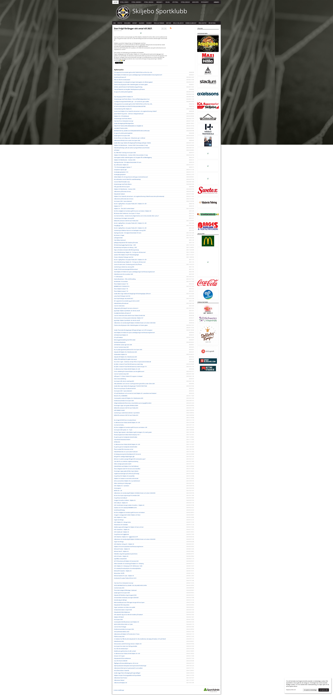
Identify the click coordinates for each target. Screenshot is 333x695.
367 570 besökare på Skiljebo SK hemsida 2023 (126, 561)
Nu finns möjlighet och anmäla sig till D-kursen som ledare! (129, 512)
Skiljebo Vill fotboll (119, 617)
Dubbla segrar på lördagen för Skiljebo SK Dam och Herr (129, 527)
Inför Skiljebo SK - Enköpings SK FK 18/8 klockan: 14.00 (128, 566)
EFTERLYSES (117, 442)
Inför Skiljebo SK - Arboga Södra (122, 522)
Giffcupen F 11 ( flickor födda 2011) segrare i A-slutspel (128, 376)
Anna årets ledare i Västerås (121, 670)
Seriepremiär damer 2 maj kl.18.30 (123, 610)
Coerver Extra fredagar (120, 627)
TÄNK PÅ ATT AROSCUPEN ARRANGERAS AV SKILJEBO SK (128, 126)
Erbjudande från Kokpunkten (121, 605)
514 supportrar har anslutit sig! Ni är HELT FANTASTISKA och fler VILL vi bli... (133, 72)
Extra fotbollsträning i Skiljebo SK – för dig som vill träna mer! (130, 252)
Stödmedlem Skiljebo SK (120, 354)
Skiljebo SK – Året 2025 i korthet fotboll (124, 208)
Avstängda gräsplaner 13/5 (121, 172)
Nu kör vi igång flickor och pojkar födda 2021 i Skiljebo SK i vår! (130, 203)
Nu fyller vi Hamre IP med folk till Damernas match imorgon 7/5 (130, 366)
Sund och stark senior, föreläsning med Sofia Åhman (128, 264)
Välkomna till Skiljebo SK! (120, 682)
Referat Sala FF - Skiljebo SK (121, 551)
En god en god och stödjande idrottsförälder (125, 437)
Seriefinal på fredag (119, 510)
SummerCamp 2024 (119, 588)
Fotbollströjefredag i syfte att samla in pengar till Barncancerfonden (132, 148)
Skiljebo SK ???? (118, 206)
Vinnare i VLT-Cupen (119, 656)
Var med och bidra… (119, 425)
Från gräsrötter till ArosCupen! (122, 186)
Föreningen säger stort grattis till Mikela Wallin (126, 405)
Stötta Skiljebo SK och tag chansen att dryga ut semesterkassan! (131, 177)
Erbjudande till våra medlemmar (122, 658)
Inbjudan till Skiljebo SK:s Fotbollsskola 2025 (125, 352)
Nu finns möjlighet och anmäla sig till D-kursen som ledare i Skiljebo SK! (132, 211)
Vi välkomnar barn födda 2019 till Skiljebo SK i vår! (127, 653)
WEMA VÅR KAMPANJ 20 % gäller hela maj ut (125, 359)
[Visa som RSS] (170, 28)
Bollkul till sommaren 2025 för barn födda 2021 (126, 408)
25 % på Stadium (118, 337)
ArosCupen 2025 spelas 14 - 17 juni (123, 430)
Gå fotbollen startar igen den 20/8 (123, 344)
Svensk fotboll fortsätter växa (122, 182)
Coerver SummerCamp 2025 (121, 347)
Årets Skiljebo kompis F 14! (121, 289)
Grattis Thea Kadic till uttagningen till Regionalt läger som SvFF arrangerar (133, 330)
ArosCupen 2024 (118, 619)
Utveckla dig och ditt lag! (120, 600)
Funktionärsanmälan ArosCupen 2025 (124, 400)
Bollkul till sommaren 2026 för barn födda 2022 (126, 220)
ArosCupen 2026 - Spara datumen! (123, 201)
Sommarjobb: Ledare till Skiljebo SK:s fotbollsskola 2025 (128, 398)
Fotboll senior (124, 2)
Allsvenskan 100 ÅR (119, 573)
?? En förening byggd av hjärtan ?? (123, 167)
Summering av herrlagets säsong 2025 (124, 218)
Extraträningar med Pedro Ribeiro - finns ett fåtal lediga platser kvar (132, 99)
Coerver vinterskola (119, 306)
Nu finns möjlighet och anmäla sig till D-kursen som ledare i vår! (130, 427)
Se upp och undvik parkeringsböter (123, 92)
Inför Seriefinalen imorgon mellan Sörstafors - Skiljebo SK (129, 505)
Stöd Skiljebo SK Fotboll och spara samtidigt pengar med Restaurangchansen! (134, 272)
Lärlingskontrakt (118, 237)
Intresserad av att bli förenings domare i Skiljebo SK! (128, 644)
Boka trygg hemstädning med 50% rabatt (124, 340)
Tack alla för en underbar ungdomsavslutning (126, 461)
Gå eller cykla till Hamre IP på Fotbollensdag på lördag (128, 87)
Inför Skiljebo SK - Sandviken (121, 485)
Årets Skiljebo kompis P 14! (121, 284)
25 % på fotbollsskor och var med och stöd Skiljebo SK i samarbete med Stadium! (135, 393)
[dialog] (307, 685)
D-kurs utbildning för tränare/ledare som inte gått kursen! (129, 371)
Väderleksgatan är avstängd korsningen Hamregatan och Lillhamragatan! (133, 82)
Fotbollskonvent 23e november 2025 (123, 274)
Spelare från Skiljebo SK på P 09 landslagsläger (126, 254)
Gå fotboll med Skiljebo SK (121, 335)
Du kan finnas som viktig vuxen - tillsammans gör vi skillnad (129, 138)
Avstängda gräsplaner (120, 174)
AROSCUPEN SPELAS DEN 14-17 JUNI (123, 624)
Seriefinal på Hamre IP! (120, 77)
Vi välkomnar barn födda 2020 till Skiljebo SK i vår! (127, 369)
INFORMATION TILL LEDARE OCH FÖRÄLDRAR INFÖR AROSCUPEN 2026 (132, 130)
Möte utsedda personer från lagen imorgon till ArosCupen (129, 602)
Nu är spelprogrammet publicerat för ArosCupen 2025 (128, 349)
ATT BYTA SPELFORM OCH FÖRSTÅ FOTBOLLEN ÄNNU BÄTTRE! (130, 106)
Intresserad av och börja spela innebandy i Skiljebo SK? (128, 318)
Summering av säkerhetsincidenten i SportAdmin (127, 413)
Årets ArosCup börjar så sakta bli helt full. (125, 388)
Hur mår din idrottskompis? (121, 648)
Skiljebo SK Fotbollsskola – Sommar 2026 (124, 160)
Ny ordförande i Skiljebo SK (121, 165)
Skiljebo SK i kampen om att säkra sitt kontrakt (126, 478)
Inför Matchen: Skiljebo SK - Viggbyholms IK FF (126, 537)
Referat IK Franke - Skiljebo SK (122, 549)
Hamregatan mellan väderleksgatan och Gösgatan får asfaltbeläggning (133, 157)
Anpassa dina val (291, 689)
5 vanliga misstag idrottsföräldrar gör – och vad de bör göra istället (131, 101)
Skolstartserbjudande (120, 342)
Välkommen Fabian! (119, 680)
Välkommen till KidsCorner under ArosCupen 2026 (127, 140)
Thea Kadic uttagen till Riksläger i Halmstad (125, 590)
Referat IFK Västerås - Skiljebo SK (122, 571)
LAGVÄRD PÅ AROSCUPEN (120, 128)
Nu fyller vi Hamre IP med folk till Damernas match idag (128, 364)
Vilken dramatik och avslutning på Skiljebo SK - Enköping (129, 563)
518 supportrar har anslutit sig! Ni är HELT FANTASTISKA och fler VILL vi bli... (133, 104)
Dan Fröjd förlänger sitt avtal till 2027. (133, 28)
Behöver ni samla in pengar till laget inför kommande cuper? (130, 459)
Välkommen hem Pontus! (120, 678)
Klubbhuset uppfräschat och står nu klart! (125, 651)
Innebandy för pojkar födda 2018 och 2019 (125, 578)
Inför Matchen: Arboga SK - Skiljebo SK (124, 544)
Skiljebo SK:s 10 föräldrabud (121, 116)
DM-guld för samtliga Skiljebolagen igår (124, 456)
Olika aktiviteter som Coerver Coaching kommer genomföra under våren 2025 (134, 383)
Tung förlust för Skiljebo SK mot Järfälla (124, 476)
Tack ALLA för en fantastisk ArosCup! (123, 121)
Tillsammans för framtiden (121, 524)
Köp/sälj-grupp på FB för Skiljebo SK (123, 96)
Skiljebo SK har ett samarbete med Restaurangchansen (128, 546)
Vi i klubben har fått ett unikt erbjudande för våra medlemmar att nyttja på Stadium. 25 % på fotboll (140, 639)
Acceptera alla (324, 690)
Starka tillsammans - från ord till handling (125, 279)
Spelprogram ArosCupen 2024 (122, 592)
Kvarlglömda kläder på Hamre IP (122, 313)
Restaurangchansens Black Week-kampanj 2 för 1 (127, 434)
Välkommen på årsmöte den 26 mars (123, 199)
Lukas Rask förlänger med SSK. (122, 296)
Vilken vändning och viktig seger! (122, 483)
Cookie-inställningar (119, 690)
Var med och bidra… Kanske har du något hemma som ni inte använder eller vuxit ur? (136, 216)
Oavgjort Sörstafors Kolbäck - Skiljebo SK (125, 500)
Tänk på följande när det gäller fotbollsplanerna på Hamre (129, 89)
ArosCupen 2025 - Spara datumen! (123, 391)
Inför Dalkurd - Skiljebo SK (121, 503)
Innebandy (159, 2)
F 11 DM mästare (118, 276)
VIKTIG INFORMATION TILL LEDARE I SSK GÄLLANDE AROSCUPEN (130, 585)
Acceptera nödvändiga (310, 690)
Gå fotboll (116, 150)
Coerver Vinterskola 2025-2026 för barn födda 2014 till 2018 (129, 315)
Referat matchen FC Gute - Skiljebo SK (124, 575)
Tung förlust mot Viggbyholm (121, 534)
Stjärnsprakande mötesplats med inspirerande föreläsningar (130, 665)
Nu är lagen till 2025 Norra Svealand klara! (125, 420)
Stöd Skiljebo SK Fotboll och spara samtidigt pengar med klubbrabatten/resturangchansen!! (138, 75)
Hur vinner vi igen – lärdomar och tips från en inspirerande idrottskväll (132, 361)
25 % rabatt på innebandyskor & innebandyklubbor (127, 568)
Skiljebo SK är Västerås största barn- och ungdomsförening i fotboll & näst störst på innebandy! (139, 196)
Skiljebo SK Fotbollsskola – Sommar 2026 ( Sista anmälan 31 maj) (131, 145)
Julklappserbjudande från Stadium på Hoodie (126, 242)
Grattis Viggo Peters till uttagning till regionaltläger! (127, 673)
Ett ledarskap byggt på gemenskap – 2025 (125, 245)
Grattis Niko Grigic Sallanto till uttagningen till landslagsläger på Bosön (132, 293)
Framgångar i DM (118, 225)
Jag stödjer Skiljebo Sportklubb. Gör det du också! (127, 310)
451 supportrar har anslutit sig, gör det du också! (126, 301)
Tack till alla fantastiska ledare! (122, 439)
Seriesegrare (117, 488)
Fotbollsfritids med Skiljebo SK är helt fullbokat (126, 466)
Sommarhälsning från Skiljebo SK (123, 109)
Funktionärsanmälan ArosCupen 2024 (124, 629)
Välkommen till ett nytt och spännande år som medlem (128, 668)
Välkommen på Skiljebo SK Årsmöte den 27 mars (127, 634)
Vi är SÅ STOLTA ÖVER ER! (120, 661)
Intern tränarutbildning (120, 379)
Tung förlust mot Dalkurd (120, 498)
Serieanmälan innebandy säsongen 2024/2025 (126, 597)
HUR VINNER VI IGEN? (119, 410)
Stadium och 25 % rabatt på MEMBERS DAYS (125, 507)
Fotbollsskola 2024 (119, 641)
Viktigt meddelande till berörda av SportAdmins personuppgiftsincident (132, 403)
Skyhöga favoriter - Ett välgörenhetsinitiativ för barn (127, 162)
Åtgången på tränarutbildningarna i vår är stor (126, 663)
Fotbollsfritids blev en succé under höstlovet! (126, 451)
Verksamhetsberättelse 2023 (121, 631)
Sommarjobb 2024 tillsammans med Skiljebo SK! (126, 622)
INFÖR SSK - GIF (118, 490)
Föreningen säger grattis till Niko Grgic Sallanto (126, 471)
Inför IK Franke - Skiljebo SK (121, 556)
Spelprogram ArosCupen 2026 (122, 135)
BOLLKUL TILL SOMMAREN (120, 396)
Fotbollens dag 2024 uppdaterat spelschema (125, 554)
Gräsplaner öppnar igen (120, 169)
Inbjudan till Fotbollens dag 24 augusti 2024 (125, 595)
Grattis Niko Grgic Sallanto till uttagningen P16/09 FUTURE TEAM (130, 386)
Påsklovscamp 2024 (119, 636)
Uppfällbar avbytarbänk (120, 558)
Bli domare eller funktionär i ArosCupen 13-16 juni (127, 213)
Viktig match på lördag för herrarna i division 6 (126, 308)
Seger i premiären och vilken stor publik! (124, 607)
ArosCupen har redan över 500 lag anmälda (125, 646)
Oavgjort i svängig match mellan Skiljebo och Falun (127, 515)
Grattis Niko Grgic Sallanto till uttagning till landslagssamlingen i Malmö (132, 143)
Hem (116, 2)
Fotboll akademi (136, 2)
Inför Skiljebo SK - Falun (120, 517)
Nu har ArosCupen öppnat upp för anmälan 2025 (127, 495)
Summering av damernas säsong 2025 (124, 267)
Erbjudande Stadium (119, 194)
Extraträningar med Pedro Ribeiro (123, 118)
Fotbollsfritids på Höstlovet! (121, 303)
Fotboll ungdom (148, 2)
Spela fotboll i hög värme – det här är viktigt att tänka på (128, 113)
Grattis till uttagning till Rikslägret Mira (124, 123)
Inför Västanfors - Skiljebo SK (121, 529)
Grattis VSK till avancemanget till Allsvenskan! (126, 269)
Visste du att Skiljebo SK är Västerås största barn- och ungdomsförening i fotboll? (135, 111)
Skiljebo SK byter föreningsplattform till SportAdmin (127, 675)
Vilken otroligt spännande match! (122, 464)
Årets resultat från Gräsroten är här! (123, 449)
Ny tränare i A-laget (119, 235)
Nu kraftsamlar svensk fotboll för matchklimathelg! (127, 179)
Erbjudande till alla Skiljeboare (122, 612)
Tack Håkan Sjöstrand (120, 240)
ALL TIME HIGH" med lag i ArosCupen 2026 (125, 152)
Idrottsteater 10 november (121, 281)
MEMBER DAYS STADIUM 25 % (121, 286)
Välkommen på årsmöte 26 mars (122, 191)
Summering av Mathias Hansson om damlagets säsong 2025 (130, 230)
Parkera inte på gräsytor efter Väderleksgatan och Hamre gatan (131, 84)
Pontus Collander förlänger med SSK (123, 257)
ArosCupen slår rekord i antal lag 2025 (124, 381)
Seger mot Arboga (118, 520)
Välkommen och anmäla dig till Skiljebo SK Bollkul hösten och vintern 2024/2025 (134, 493)
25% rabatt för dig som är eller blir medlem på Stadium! (128, 614)
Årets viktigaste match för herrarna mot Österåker (127, 468)
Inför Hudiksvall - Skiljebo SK (121, 532)
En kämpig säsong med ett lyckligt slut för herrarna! (127, 454)
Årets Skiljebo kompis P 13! (121, 291)
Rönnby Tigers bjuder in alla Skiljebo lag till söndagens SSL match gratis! (133, 432)
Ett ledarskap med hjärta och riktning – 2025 (125, 247)
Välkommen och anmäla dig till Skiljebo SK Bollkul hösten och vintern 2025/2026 (134, 323)
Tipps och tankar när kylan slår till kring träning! (126, 250)
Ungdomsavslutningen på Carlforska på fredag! (126, 473)
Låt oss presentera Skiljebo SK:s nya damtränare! (127, 481)
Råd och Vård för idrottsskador (122, 79)
